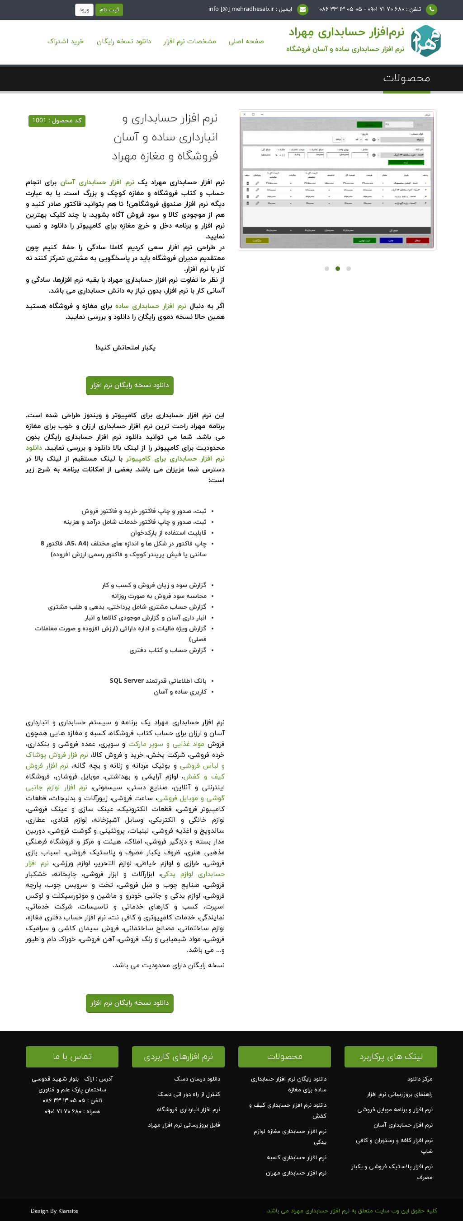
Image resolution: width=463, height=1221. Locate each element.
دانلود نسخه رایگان (124, 42)
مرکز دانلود (420, 1079)
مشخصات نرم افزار (190, 42)
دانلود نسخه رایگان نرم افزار (130, 385)
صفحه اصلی (246, 42)
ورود (84, 10)
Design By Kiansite (54, 1211)
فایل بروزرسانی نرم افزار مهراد (184, 1125)
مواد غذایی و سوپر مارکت (166, 744)
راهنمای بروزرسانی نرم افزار (400, 1095)
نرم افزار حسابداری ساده (150, 306)
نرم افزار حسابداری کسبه (296, 1158)
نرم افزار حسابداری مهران (296, 1173)
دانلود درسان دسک (197, 1079)
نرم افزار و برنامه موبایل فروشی (395, 1110)
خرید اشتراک (65, 42)
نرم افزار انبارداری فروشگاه (188, 1110)
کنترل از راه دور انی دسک (188, 1095)
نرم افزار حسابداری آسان (97, 182)
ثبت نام (109, 10)
